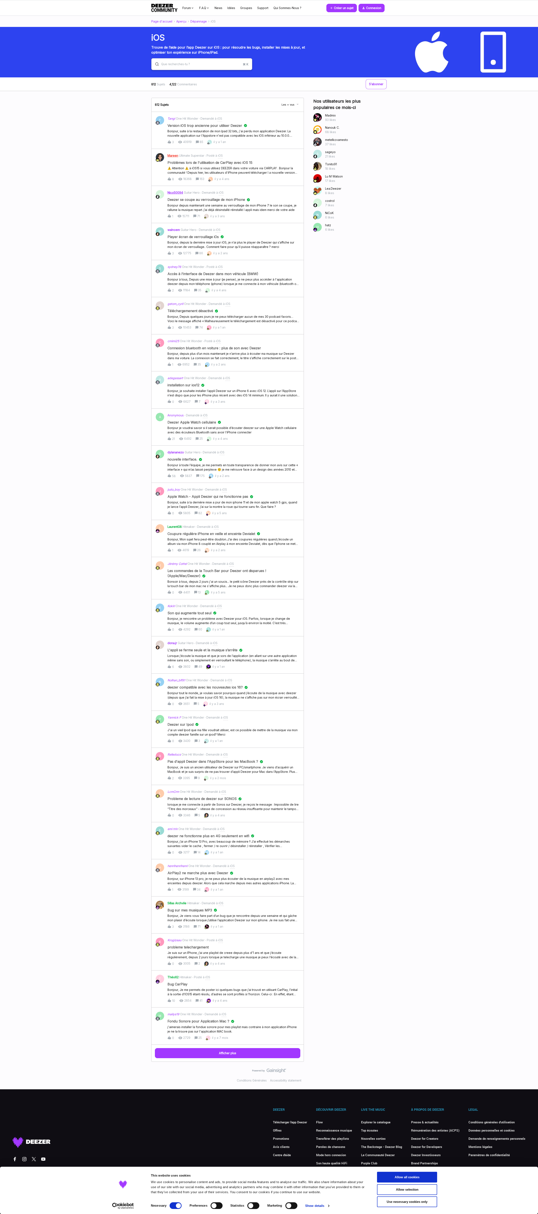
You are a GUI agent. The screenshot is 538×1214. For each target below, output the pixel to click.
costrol (330, 201)
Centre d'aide (282, 1155)
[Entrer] (155, 64)
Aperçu (181, 21)
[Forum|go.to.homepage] (164, 8)
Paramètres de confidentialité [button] (489, 1155)
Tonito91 (331, 164)
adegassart (175, 378)
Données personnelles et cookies (491, 1130)
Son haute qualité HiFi (331, 1163)
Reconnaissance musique (334, 1130)
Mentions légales (480, 1147)
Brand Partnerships (424, 1163)
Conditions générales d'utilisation (491, 1122)
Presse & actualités (425, 1122)
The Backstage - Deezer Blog (381, 1147)
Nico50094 (175, 192)
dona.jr (172, 643)
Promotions (281, 1138)
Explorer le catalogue (375, 1122)
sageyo (330, 152)
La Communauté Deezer (378, 1155)
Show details (314, 1205)
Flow (319, 1122)
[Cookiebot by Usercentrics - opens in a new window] (123, 1206)
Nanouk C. (332, 127)
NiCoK (329, 213)
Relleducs (174, 754)
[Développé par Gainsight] (269, 1071)
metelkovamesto (336, 140)
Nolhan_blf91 (176, 680)
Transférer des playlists (332, 1138)
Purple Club (369, 1163)
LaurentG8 (174, 526)
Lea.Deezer (333, 188)
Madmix (330, 115)
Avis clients (281, 1147)
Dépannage (198, 21)
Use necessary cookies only (407, 1201)
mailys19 (173, 1014)
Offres (277, 1130)
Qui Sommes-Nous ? (287, 8)
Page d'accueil (161, 21)
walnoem (173, 230)
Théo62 (173, 977)
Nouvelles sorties (373, 1138)
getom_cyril (175, 304)
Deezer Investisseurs (426, 1155)
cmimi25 (173, 341)
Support (262, 8)
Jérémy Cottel (177, 563)
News (218, 8)
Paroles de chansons (330, 1147)
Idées (231, 8)
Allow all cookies (407, 1177)
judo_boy (173, 489)
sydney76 (174, 267)
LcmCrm (173, 791)
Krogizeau (174, 940)
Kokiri (171, 606)
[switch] (217, 1205)
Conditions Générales (252, 1080)
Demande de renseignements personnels (496, 1138)
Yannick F (174, 717)
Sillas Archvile (176, 903)
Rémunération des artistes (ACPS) (435, 1130)
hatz (328, 225)
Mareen (172, 155)
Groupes (246, 8)
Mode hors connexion (331, 1155)
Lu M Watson (334, 176)
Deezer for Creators (424, 1138)
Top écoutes (369, 1130)
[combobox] (201, 64)
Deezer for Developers (426, 1147)
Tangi (171, 118)
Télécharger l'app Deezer (290, 1122)
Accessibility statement (285, 1080)
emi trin (172, 829)
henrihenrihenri (177, 866)
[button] (341, 8)
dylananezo (175, 452)
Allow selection (407, 1189)
